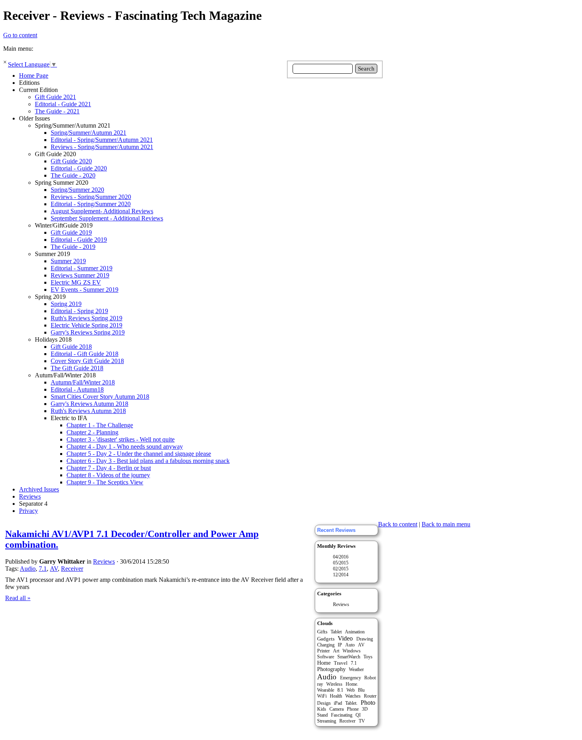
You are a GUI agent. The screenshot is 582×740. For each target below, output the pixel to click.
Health (336, 696)
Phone (353, 709)
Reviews (341, 604)
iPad (338, 703)
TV (362, 721)
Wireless (334, 684)
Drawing (364, 639)
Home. (352, 684)
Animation (355, 631)
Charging (326, 644)
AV (54, 568)
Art (336, 650)
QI (358, 715)
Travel (341, 663)
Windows (351, 650)
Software (325, 656)
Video (345, 638)
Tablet (336, 632)
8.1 (340, 690)
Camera (336, 709)
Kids (321, 709)
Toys (368, 656)
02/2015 (340, 569)
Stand (322, 715)
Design (324, 703)
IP (340, 644)
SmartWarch (348, 656)
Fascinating (341, 715)
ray (320, 684)
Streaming (326, 721)
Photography (331, 669)
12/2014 (340, 574)
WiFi (322, 696)
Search (366, 68)
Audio (28, 568)
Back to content (397, 524)
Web (350, 690)
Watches (353, 696)
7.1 (43, 568)
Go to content (20, 35)
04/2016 (340, 557)
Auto (350, 645)
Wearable (325, 690)
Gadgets (326, 639)
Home (324, 663)
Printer (323, 650)
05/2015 (340, 563)
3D (365, 709)
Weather (356, 669)
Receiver (72, 568)
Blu (361, 690)
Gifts (322, 632)
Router (370, 696)
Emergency (350, 677)
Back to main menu (446, 524)
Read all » (17, 598)
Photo (368, 702)
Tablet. (351, 703)
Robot (370, 677)
